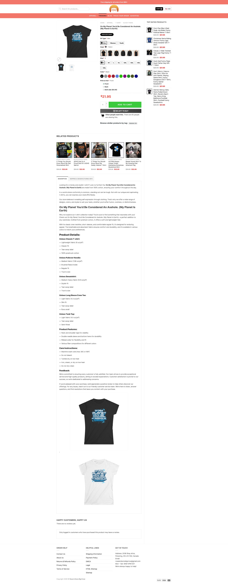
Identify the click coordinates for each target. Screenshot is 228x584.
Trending (103, 16)
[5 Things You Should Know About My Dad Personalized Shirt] (64, 150)
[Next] (94, 41)
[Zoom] (59, 59)
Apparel (92, 16)
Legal (88, 565)
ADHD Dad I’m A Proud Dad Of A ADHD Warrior (81, 163)
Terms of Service (63, 569)
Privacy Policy (62, 565)
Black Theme (128, 23)
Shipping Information (94, 554)
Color (102, 72)
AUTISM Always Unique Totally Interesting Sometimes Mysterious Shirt (116, 164)
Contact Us (61, 554)
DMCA (88, 561)
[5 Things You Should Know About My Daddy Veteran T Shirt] (99, 150)
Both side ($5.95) (111, 90)
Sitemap (89, 573)
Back (106, 87)
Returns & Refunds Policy (66, 561)
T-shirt (118, 23)
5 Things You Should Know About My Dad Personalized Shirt (64, 163)
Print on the (104, 81)
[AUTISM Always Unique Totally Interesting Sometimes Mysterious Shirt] (116, 150)
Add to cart (125, 105)
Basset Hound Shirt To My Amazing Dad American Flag (133, 163)
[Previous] (59, 41)
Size (102, 58)
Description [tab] (62, 179)
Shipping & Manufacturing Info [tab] (81, 179)
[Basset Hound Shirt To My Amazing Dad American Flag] (133, 150)
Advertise (134, 16)
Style (103, 47)
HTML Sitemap (91, 569)
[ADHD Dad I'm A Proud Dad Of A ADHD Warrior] (81, 150)
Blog (110, 16)
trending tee (133, 123)
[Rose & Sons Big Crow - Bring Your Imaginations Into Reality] (114, 8)
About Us (60, 558)
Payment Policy (92, 558)
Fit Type (103, 38)
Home (102, 23)
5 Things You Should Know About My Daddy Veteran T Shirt (98, 163)
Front (106, 84)
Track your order (121, 16)
